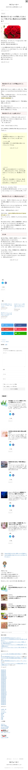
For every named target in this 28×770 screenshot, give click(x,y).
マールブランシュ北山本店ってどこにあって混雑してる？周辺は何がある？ (17, 606)
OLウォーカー (14, 4)
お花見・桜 (3, 709)
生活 (2, 717)
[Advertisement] (11, 71)
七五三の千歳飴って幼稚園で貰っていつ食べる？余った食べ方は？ (17, 523)
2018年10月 (4, 694)
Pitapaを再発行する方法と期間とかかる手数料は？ (16, 553)
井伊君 (25, 658)
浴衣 (2, 714)
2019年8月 (3, 681)
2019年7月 (3, 682)
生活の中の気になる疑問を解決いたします (14, 764)
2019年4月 (3, 686)
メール (4, 374)
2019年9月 (3, 679)
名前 (4, 369)
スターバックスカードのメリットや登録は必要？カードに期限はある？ (17, 615)
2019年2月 (3, 689)
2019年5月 (3, 685)
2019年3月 (3, 687)
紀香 (6, 344)
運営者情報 (21, 758)
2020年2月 (3, 674)
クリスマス (3, 712)
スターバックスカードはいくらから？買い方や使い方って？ (17, 625)
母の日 (7, 341)
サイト (4, 378)
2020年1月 (3, 675)
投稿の (4, 725)
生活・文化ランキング (5, 732)
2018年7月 (3, 698)
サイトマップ (15, 758)
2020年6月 (3, 671)
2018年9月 (3, 696)
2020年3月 (3, 672)
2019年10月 (4, 678)
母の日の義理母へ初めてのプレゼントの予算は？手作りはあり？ (6, 305)
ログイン (3, 724)
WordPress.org (4, 728)
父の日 (2, 716)
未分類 (2, 713)
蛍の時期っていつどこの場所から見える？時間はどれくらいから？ (17, 401)
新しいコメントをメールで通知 (10, 384)
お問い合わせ (9, 758)
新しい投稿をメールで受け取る (10, 386)
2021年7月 (3, 670)
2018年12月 (4, 692)
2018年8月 (3, 697)
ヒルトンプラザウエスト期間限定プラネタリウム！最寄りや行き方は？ (17, 493)
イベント (4, 339)
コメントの (5, 726)
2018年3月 (3, 704)
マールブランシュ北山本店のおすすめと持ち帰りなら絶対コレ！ (17, 597)
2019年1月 (3, 690)
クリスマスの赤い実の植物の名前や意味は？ (11, 653)
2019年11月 (3, 676)
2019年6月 (3, 683)
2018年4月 (3, 702)
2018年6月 (3, 700)
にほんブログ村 (4, 737)
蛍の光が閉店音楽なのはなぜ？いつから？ (11, 637)
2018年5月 (3, 701)
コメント (5, 352)
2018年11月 (3, 693)
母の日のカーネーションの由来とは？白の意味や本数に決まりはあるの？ (6, 314)
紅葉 (2, 719)
